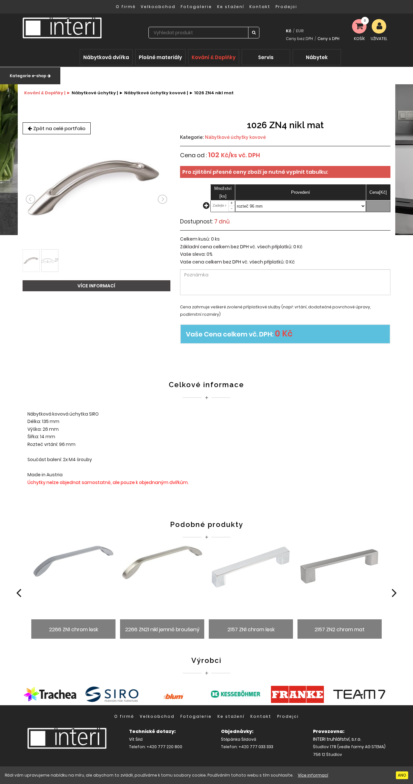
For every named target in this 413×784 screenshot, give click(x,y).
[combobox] (198, 32)
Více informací (313, 775)
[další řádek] (206, 207)
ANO (402, 775)
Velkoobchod (158, 6)
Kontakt (259, 6)
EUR (300, 31)
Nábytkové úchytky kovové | (156, 93)
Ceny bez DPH (299, 38)
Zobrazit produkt (73, 594)
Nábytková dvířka (106, 57)
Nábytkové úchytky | (95, 93)
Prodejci (286, 6)
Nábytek (317, 57)
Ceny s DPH (328, 38)
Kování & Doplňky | (44, 93)
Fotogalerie (196, 6)
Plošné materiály (160, 57)
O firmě (126, 6)
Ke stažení (230, 6)
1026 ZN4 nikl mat (214, 93)
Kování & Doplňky (214, 57)
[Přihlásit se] (379, 26)
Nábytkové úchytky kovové (235, 137)
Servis (266, 57)
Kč (288, 31)
